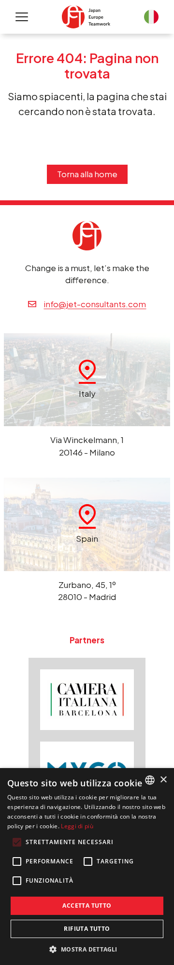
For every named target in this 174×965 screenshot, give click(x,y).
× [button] (163, 779)
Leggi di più (77, 826)
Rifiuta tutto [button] (87, 929)
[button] (87, 949)
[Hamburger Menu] (22, 17)
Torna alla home (87, 174)
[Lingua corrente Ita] (151, 17)
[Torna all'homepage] (86, 16)
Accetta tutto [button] (86, 905)
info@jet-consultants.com (95, 304)
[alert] (87, 866)
